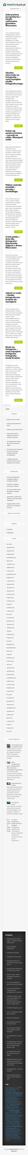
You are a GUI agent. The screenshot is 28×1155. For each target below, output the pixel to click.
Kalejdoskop (10, 532)
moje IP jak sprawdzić (13, 1117)
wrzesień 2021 (10, 627)
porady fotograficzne (14, 1121)
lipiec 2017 (9, 718)
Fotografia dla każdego (13, 952)
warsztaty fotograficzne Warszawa (11, 1132)
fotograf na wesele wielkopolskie (12, 1108)
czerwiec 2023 (11, 581)
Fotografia (9, 529)
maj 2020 (9, 654)
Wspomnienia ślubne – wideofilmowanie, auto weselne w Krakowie (13, 435)
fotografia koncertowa (10, 1103)
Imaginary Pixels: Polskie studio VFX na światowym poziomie (14, 505)
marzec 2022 (10, 611)
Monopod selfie (9, 1118)
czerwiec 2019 (10, 684)
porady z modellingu (14, 1122)
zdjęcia (6, 1138)
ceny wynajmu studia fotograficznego (14, 1093)
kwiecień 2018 (10, 688)
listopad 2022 (10, 591)
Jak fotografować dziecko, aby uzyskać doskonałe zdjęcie (14, 443)
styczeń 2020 (10, 668)
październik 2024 (11, 557)
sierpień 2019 (10, 681)
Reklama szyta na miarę (13, 419)
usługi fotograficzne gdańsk (12, 1131)
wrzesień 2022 (10, 594)
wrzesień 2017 (10, 711)
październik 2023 (11, 574)
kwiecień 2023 (10, 584)
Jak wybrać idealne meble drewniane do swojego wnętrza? (14, 491)
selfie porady (15, 1125)
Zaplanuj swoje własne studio (14, 429)
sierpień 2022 (10, 597)
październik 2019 (11, 678)
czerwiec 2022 (11, 601)
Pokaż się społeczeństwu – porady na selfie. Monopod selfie (14, 135)
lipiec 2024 (10, 561)
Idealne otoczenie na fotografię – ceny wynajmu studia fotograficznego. (14, 78)
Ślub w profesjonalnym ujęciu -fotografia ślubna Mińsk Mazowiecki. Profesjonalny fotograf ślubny (15, 766)
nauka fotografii (17, 1118)
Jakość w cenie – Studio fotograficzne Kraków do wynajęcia (13, 297)
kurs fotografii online (11, 1114)
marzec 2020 (10, 661)
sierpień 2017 (10, 714)
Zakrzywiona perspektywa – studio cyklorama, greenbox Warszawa (13, 20)
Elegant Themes (14, 1149)
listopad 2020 (10, 644)
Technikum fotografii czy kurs (14, 1008)
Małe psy (13, 1116)
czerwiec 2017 (10, 721)
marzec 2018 (10, 691)
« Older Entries (6, 405)
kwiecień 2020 (10, 657)
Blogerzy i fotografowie (13, 1018)
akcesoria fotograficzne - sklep (12, 1087)
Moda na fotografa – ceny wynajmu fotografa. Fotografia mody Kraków (13, 352)
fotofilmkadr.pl (15, 28)
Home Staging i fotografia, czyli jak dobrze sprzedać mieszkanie (14, 1029)
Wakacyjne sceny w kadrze (14, 956)
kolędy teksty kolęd (11, 1113)
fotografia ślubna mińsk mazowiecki (13, 1105)
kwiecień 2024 (10, 567)
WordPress (14, 1151)
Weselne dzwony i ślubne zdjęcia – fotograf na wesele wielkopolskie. (14, 940)
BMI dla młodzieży (13, 1088)
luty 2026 (9, 544)
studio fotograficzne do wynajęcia (13, 1127)
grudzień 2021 (10, 621)
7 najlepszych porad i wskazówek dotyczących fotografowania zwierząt (13, 461)
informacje (14, 1110)
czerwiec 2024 (11, 564)
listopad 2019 (10, 674)
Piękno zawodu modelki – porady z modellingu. (13, 188)
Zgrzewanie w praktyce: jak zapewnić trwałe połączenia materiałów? (14, 498)
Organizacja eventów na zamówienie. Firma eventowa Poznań (14, 962)
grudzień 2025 (10, 547)
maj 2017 (9, 724)
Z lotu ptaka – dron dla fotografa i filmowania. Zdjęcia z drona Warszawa (13, 242)
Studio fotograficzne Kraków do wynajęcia (13, 1129)
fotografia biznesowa (12, 1101)
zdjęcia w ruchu (11, 1138)
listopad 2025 (10, 551)
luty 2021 (9, 641)
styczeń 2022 (10, 617)
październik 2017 (11, 708)
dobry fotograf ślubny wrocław (12, 1096)
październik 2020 (11, 647)
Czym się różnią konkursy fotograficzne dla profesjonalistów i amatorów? (15, 990)
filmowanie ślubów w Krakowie (12, 1099)
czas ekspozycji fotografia (13, 1095)
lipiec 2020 (10, 651)
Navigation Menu (14, 8)
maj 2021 (9, 631)
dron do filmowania (10, 1098)
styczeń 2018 (10, 698)
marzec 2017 (10, 728)
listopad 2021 (10, 624)
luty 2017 (9, 731)
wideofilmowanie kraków (11, 1134)
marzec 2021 (10, 637)
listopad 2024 (10, 554)
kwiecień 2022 (10, 607)
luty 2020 (9, 664)
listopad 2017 (10, 704)
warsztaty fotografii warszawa (16, 1133)
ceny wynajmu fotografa (12, 1091)
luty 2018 (9, 694)
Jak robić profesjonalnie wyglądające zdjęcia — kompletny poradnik (13, 479)
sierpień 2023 (10, 577)
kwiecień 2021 (10, 634)
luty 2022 (9, 614)
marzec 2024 (10, 571)
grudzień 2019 (10, 671)
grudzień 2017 (10, 701)
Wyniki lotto (16, 1137)
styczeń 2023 (10, 587)
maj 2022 (9, 604)
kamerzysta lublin (9, 1112)
